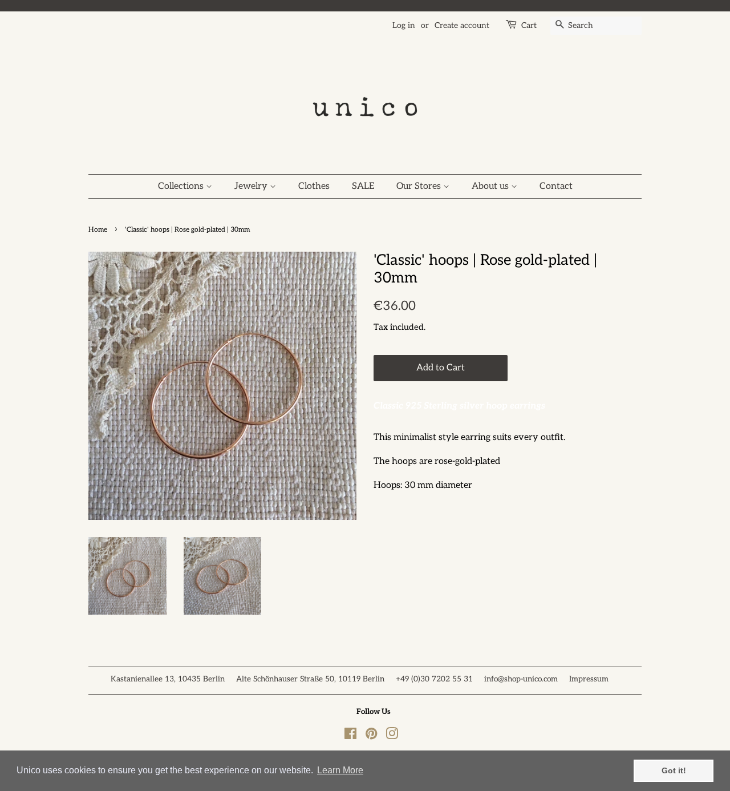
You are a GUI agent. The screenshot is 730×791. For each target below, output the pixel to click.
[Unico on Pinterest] (371, 736)
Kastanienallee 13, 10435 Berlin (168, 679)
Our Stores (419, 186)
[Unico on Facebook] (350, 736)
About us (491, 186)
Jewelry (252, 186)
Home (97, 229)
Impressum (589, 679)
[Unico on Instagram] (392, 736)
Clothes (314, 186)
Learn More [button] (340, 770)
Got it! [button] (674, 770)
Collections (182, 186)
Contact (556, 186)
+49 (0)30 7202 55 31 (434, 679)
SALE (363, 186)
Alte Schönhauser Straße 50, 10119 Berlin (310, 679)
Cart (529, 25)
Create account (462, 25)
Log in (403, 25)
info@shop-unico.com (521, 679)
